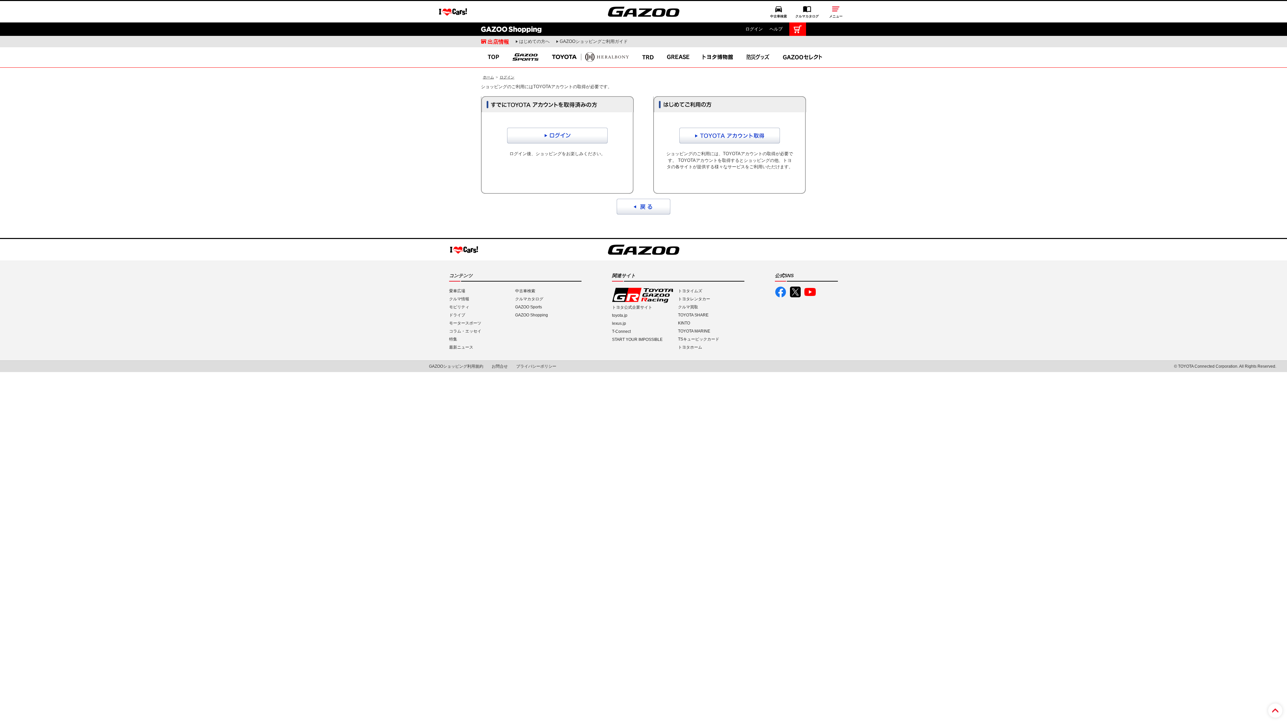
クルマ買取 (688, 307)
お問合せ (500, 366)
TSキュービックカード (698, 339)
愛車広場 (457, 291)
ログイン (754, 29)
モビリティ (459, 307)
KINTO (684, 323)
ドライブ (457, 315)
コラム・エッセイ (465, 331)
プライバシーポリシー (536, 366)
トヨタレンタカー (694, 299)
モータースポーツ (465, 323)
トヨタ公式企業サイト (632, 307)
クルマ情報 (459, 299)
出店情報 (498, 42)
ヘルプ (776, 29)
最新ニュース (461, 347)
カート (797, 29)
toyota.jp (619, 315)
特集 (453, 339)
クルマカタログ (807, 16)
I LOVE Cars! (453, 12)
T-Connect (621, 331)
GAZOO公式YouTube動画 (810, 292)
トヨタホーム (690, 347)
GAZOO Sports (528, 307)
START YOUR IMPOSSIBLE (637, 339)
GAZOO (643, 12)
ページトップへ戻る (1275, 710)
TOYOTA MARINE (694, 331)
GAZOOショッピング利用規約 (456, 366)
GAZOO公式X (795, 292)
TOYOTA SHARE (693, 315)
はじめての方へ (534, 41)
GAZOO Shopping (511, 29)
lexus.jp (619, 323)
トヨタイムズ (690, 291)
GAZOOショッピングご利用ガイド (594, 41)
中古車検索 (778, 16)
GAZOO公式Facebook (780, 292)
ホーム (488, 77)
